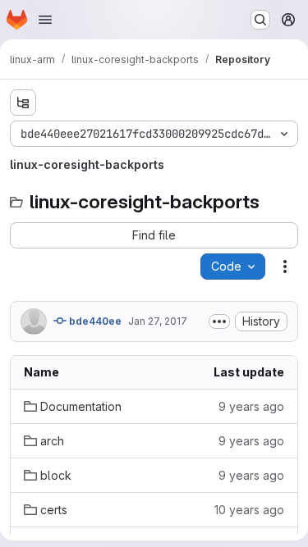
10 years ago (249, 510)
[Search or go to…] (260, 20)
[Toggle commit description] (219, 321)
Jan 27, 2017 (157, 321)
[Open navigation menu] (45, 20)
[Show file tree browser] (23, 102)
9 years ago (251, 406)
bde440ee (94, 321)
